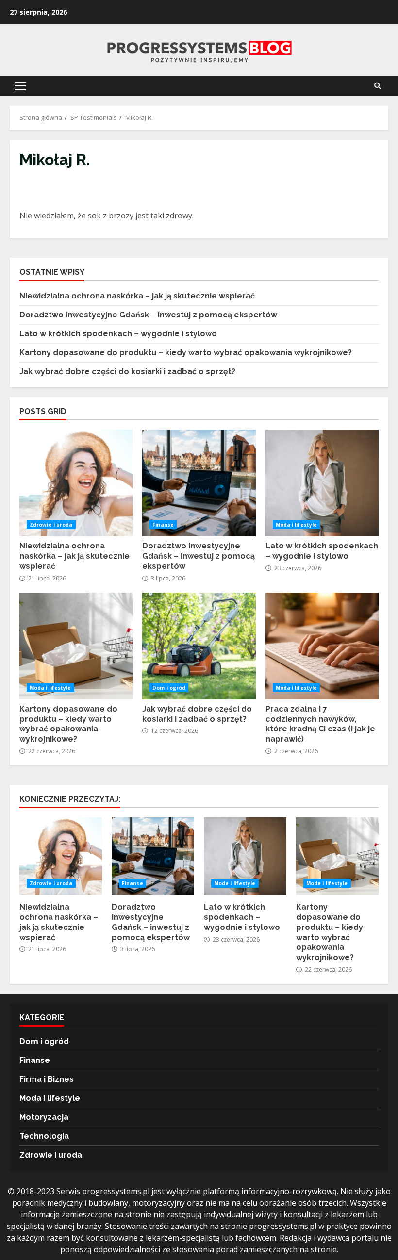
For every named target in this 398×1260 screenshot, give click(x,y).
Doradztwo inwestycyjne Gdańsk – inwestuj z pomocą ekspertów (148, 314)
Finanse (163, 524)
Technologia (44, 1136)
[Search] (377, 86)
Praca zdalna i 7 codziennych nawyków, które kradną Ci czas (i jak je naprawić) (322, 646)
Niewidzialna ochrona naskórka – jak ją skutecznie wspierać (137, 295)
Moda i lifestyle (296, 524)
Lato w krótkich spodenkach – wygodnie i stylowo (118, 333)
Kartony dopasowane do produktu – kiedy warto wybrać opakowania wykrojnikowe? (185, 352)
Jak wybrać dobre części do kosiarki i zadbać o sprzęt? (127, 371)
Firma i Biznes (46, 1079)
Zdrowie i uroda (51, 524)
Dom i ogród (168, 687)
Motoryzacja (43, 1117)
